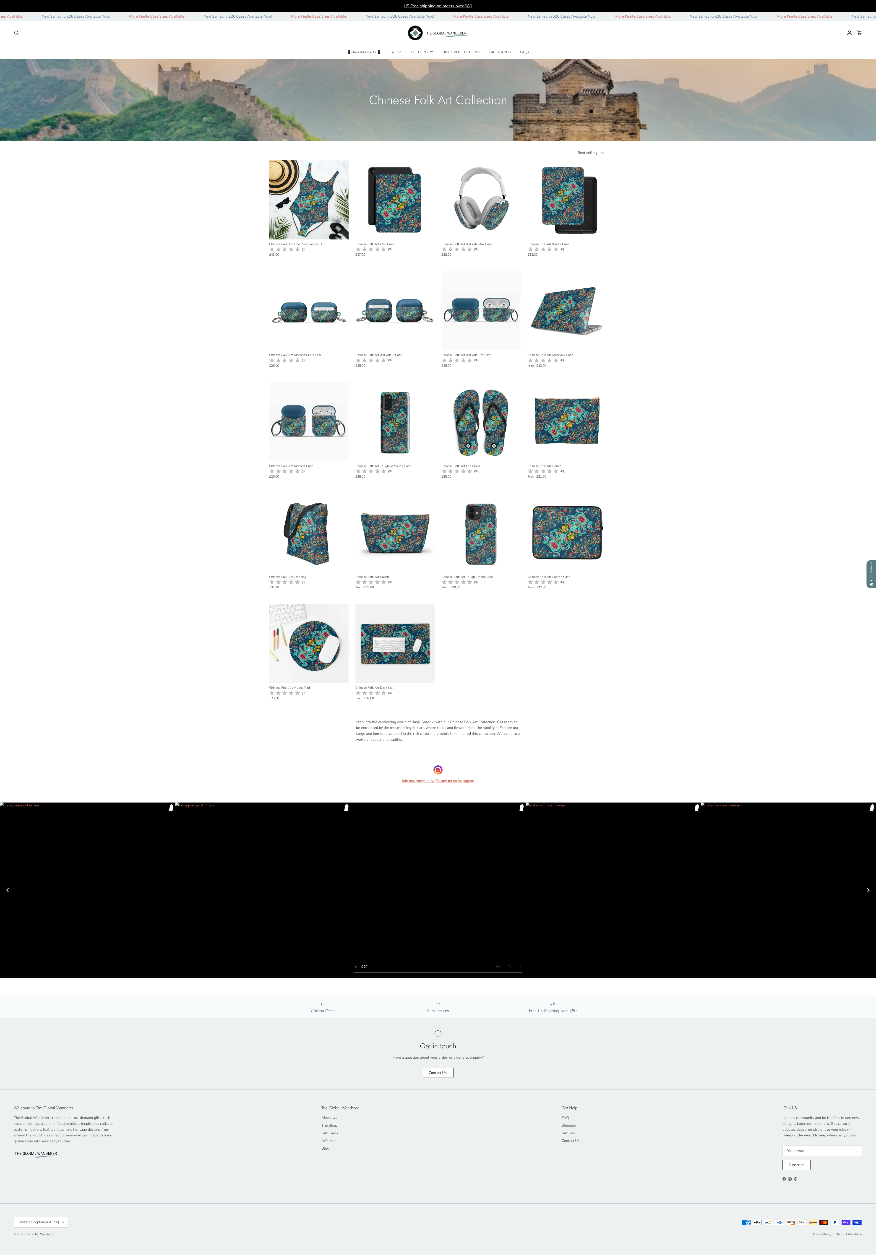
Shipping (569, 1125)
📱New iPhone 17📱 (364, 52)
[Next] (868, 890)
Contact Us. (438, 1072)
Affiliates (328, 1140)
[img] (284, 249)
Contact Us (571, 1140)
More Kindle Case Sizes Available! (86, 16)
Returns (568, 1133)
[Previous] (7, 890)
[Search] (16, 33)
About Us (329, 1117)
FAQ (565, 1117)
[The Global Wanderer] (438, 33)
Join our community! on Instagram (438, 780)
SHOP (396, 52)
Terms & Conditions (849, 1234)
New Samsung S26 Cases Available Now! (166, 16)
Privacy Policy (822, 1234)
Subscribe (796, 1164)
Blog (325, 1148)
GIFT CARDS (500, 52)
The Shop (329, 1125)
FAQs (524, 52)
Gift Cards (329, 1133)
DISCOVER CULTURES (461, 52)
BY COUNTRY (421, 52)
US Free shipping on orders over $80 (438, 6)
